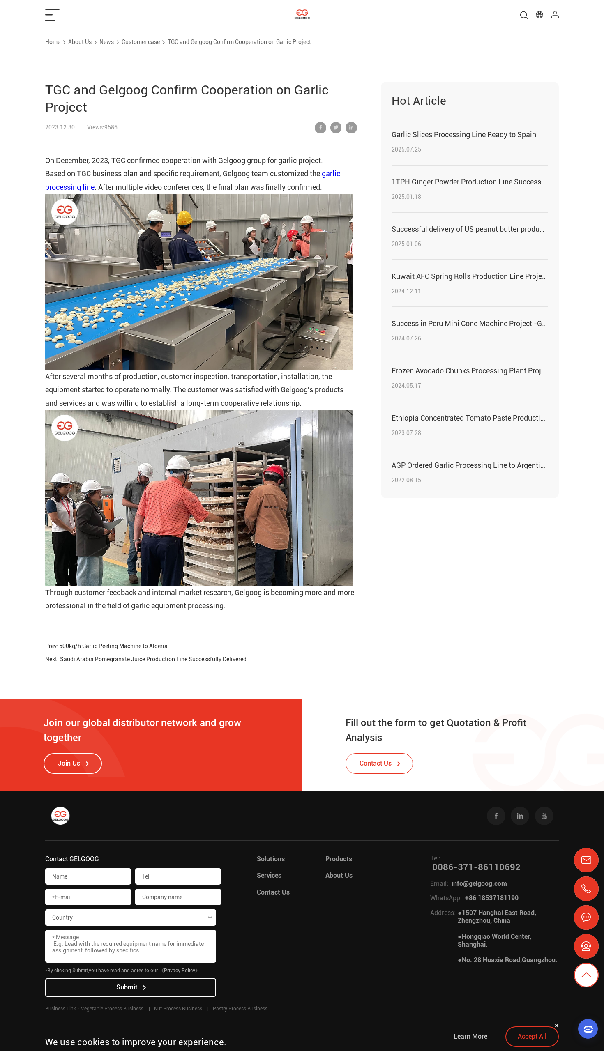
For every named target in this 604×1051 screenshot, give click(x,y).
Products (338, 859)
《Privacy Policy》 (179, 970)
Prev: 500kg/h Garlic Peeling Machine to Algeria (106, 646)
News (106, 42)
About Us (80, 42)
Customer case (141, 42)
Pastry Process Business (240, 1009)
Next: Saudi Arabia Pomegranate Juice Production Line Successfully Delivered (146, 659)
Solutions (271, 859)
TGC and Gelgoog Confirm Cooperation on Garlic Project (239, 42)
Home (52, 42)
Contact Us (273, 892)
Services (269, 875)
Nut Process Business (178, 1009)
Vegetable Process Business (112, 1009)
